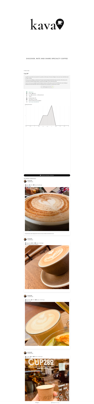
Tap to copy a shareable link (34, 101)
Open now (30, 92)
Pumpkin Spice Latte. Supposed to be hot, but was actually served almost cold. (39, 233)
